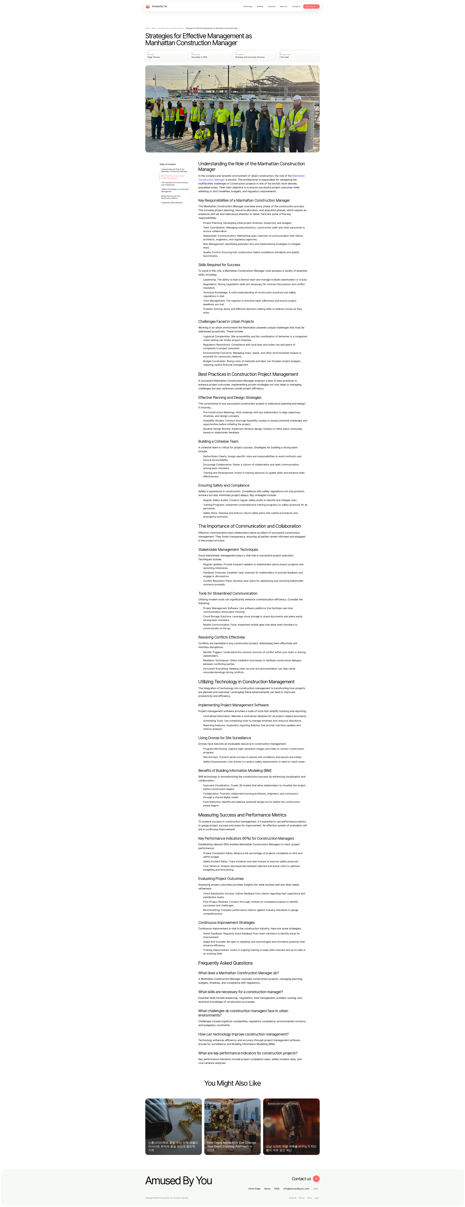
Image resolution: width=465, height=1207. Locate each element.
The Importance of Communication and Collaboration (174, 184)
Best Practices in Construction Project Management (173, 177)
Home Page (254, 1188)
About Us (292, 1198)
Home (147, 28)
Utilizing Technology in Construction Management (175, 190)
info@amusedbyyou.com (296, 1188)
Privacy (302, 1198)
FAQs (277, 1188)
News (154, 28)
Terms (309, 1198)
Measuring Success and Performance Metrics (170, 197)
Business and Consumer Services (171, 28)
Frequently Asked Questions (172, 203)
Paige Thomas (153, 57)
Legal (316, 1198)
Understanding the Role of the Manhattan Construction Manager (174, 170)
